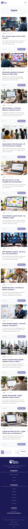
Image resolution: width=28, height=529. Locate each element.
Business (14, 503)
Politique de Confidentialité (14, 524)
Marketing (14, 494)
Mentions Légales (14, 522)
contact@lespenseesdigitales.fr (14, 513)
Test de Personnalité (14, 474)
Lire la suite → (21, 49)
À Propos (14, 477)
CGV (14, 526)
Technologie (14, 500)
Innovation (14, 497)
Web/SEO (14, 491)
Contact (14, 480)
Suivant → (23, 452)
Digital (14, 488)
